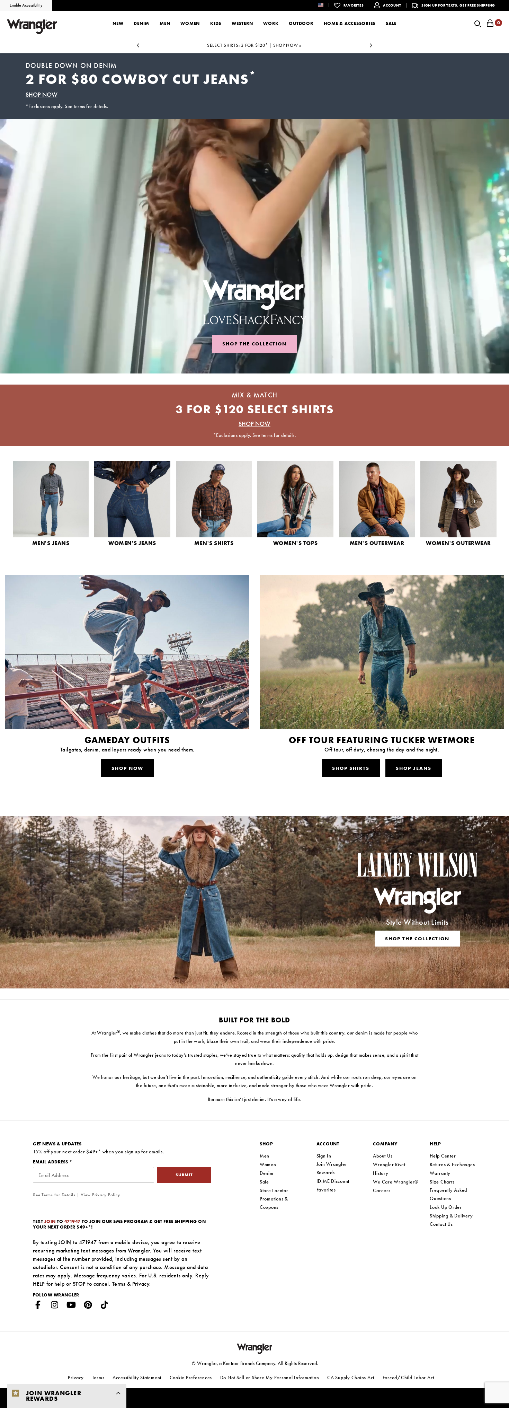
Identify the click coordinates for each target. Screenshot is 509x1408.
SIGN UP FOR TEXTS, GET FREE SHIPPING (458, 5)
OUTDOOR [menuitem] (301, 23)
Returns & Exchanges (452, 1164)
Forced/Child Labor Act (409, 1377)
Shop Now (127, 768)
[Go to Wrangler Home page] (255, 1348)
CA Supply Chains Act (350, 1377)
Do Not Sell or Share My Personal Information (269, 1377)
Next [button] (371, 47)
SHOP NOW (41, 94)
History (380, 1173)
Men (264, 1156)
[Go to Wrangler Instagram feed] (55, 1306)
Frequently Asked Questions (448, 1194)
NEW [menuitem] (118, 23)
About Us (382, 1156)
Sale (264, 1182)
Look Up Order (446, 1207)
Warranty (440, 1173)
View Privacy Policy (100, 1195)
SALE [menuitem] (391, 23)
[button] (326, 5)
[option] (254, 45)
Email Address (51, 1162)
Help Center (443, 1156)
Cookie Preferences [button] (191, 1377)
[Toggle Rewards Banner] (118, 1393)
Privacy (141, 1283)
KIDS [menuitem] (215, 23)
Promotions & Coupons (274, 1203)
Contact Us (441, 1224)
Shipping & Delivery (451, 1216)
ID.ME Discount (333, 1181)
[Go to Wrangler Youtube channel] (71, 1306)
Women (268, 1164)
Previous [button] (137, 47)
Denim (267, 1173)
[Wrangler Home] (32, 26)
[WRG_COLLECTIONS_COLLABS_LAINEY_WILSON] (254, 902)
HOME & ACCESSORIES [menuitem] (350, 23)
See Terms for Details (54, 1195)
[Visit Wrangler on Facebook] (38, 1306)
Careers (381, 1190)
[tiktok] (104, 1306)
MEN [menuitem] (165, 23)
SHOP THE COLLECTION (254, 344)
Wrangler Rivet (389, 1164)
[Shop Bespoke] (254, 246)
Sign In (323, 1156)
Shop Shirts (350, 768)
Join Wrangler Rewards (331, 1168)
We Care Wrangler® (396, 1182)
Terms (119, 1283)
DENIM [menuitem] (141, 23)
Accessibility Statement (137, 1377)
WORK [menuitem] (270, 23)
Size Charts (442, 1182)
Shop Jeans (413, 768)
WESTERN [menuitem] (242, 23)
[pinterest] (88, 1306)
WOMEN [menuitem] (190, 23)
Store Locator (274, 1190)
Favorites (326, 1190)
